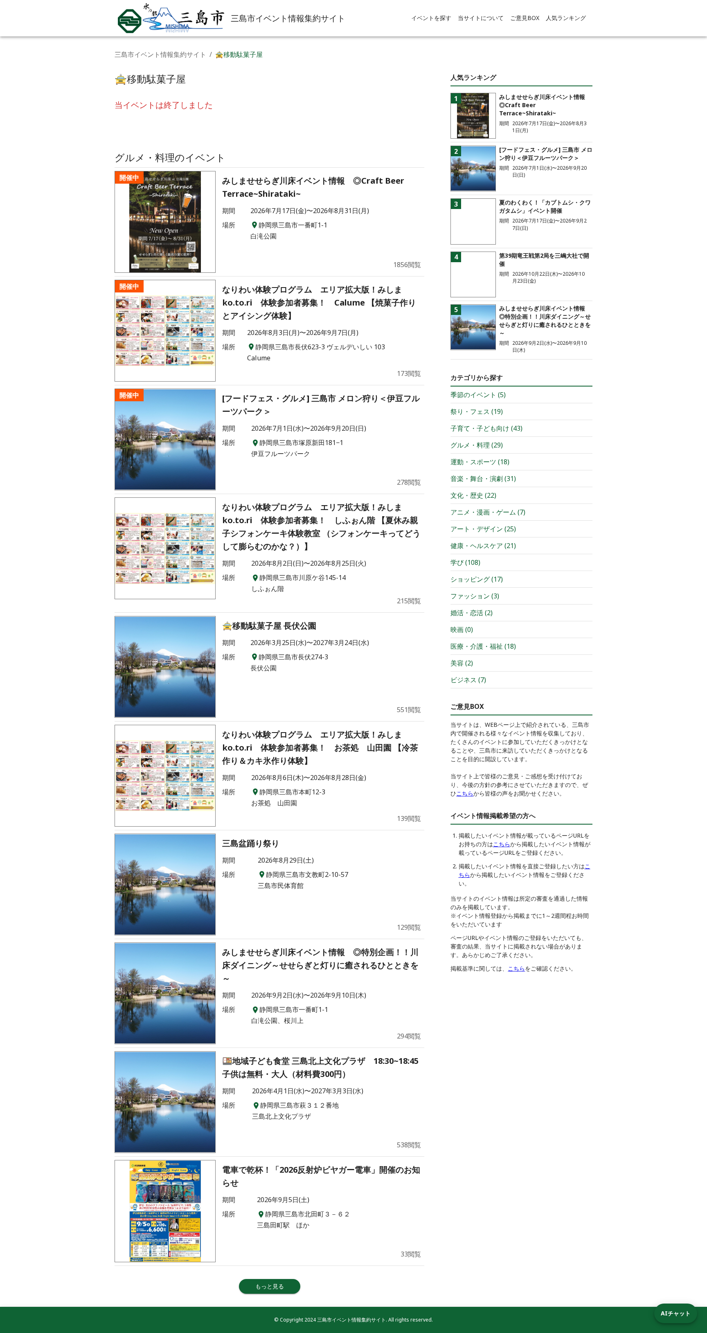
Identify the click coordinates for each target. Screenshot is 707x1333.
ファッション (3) (474, 595)
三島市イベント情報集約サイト (160, 54)
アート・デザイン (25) (483, 528)
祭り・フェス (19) (476, 411)
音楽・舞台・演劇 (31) (483, 478)
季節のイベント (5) (478, 394)
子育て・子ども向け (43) (486, 428)
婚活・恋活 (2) (471, 612)
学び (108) (465, 562)
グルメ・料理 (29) (476, 445)
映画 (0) (461, 629)
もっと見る (269, 1286)
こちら (464, 793)
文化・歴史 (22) (473, 495)
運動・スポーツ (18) (479, 461)
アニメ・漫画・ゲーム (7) (487, 512)
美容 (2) (461, 663)
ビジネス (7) (468, 679)
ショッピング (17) (476, 579)
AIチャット (676, 1313)
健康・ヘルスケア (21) (483, 545)
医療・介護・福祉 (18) (483, 646)
